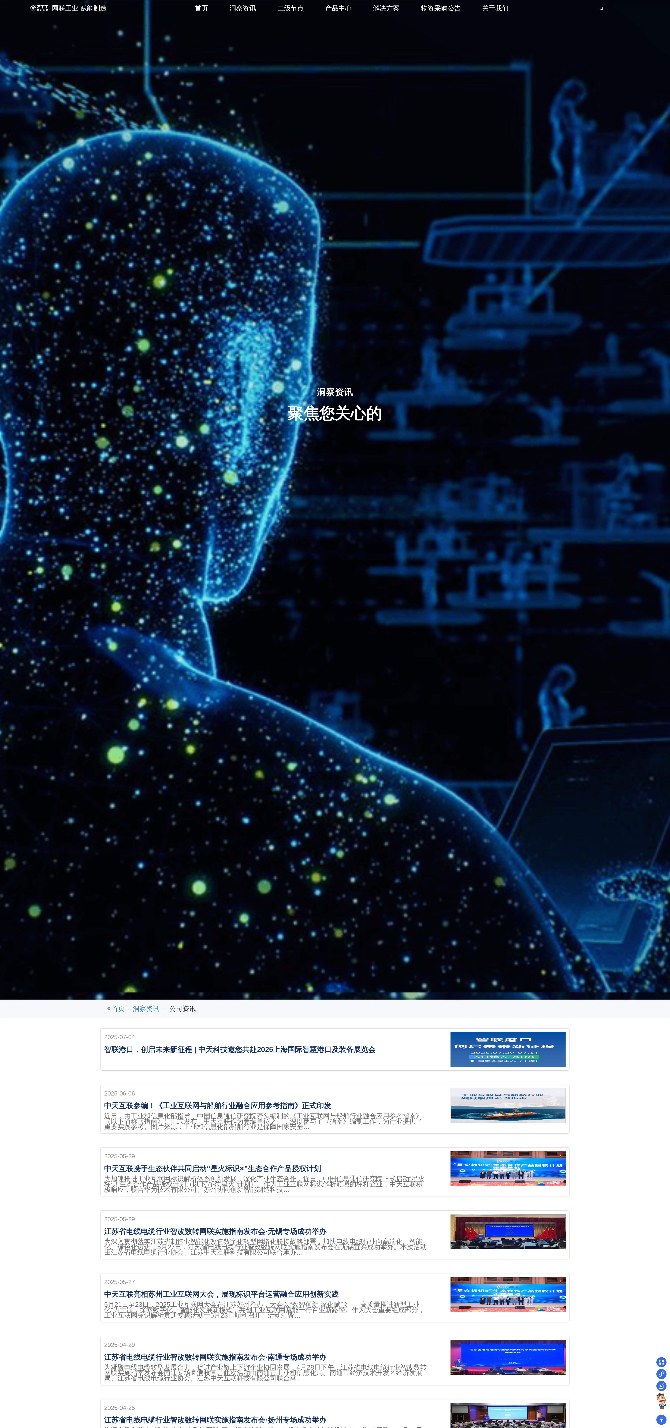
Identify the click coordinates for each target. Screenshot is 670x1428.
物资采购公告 (441, 8)
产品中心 (338, 8)
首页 (201, 8)
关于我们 (495, 8)
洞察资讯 (242, 8)
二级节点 (290, 8)
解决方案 (386, 8)
